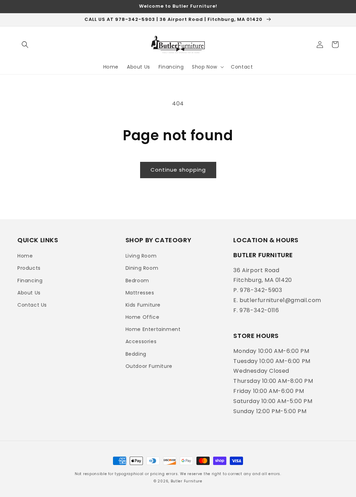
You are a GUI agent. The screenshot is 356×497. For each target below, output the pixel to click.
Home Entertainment (153, 329)
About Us (29, 292)
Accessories (141, 341)
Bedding (136, 353)
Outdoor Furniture (149, 366)
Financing (29, 280)
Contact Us (32, 304)
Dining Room (142, 268)
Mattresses (140, 292)
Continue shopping (178, 169)
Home (25, 255)
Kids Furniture (143, 304)
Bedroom (137, 280)
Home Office (143, 317)
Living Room (141, 255)
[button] (25, 44)
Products (29, 268)
